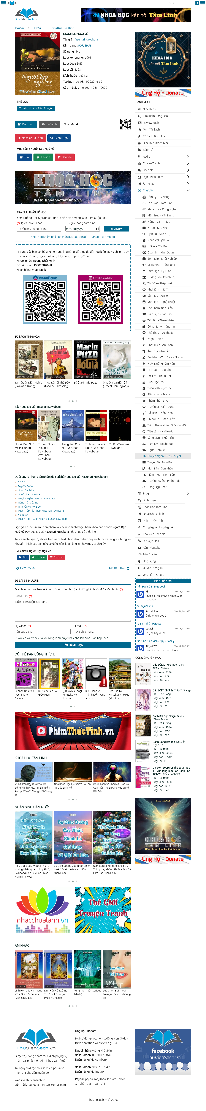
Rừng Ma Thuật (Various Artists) (58, 990)
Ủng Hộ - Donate (153, 574)
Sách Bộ (148, 149)
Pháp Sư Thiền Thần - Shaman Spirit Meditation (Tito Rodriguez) (115, 994)
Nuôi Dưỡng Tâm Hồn (161, 363)
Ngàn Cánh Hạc (27, 490)
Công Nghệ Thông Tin (161, 326)
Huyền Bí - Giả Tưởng (160, 406)
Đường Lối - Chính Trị (161, 277)
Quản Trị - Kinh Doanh (161, 252)
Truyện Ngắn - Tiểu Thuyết (62, 28)
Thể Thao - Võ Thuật (160, 332)
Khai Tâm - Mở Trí (158, 289)
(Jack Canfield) (171, 771)
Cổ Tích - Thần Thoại (160, 412)
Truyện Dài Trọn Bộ (159, 462)
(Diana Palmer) (168, 718)
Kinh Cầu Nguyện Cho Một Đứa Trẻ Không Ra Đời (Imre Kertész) (119, 696)
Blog (146, 493)
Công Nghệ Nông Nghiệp (158, 527)
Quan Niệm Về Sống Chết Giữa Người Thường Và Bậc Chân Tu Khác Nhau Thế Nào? (110, 787)
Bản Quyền (150, 554)
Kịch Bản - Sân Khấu (160, 468)
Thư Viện (37, 28)
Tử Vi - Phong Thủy (159, 388)
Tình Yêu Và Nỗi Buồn (30, 506)
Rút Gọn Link (151, 540)
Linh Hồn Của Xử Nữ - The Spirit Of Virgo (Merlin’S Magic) (27, 992)
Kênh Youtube (151, 547)
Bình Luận (61, 138)
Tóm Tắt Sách (151, 129)
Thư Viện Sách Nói (154, 534)
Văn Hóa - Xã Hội (158, 295)
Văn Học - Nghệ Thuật (161, 301)
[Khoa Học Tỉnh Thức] (73, 205)
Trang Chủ (19, 28)
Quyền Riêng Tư (153, 567)
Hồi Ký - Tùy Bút (157, 246)
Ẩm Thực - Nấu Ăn (158, 351)
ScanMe (69, 124)
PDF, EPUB (85, 45)
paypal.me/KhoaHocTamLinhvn (105, 1079)
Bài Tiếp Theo (117, 568)
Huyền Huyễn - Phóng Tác (163, 480)
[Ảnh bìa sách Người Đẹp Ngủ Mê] (37, 94)
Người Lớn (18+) (157, 449)
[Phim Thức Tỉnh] (73, 750)
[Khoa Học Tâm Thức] (136, 21)
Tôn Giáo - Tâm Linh (160, 203)
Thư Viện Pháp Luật (159, 283)
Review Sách (151, 122)
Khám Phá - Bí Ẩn (158, 400)
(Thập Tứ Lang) (172, 690)
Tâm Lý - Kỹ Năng (158, 196)
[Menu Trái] (3, 5)
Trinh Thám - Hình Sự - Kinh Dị (166, 425)
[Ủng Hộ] (163, 96)
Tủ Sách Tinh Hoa (154, 136)
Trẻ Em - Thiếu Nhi (159, 375)
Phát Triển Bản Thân (160, 345)
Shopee (67, 157)
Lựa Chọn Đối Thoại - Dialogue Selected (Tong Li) (87, 992)
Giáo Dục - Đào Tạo (159, 314)
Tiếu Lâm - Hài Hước (160, 431)
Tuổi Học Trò (155, 382)
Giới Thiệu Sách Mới (155, 143)
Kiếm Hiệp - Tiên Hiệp (161, 474)
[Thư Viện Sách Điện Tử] (163, 1074)
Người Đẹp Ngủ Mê (29, 494)
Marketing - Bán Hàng (161, 264)
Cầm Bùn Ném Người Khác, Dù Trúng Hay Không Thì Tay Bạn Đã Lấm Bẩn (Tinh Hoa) (73, 869)
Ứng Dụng (149, 561)
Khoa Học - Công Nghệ (161, 209)
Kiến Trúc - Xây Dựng (160, 215)
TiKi (26, 157)
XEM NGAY (116, 228)
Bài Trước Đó (28, 568)
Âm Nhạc (148, 183)
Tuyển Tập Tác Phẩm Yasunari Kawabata (41, 510)
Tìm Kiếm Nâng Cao (155, 115)
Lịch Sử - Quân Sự (158, 233)
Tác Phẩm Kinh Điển (160, 307)
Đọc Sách (28, 124)
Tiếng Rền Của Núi (28, 502)
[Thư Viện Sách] (12, 5)
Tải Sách (51, 124)
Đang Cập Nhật (156, 486)
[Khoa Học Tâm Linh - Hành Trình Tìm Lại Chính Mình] (163, 853)
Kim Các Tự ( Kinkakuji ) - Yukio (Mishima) (95, 694)
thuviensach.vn (35, 1080)
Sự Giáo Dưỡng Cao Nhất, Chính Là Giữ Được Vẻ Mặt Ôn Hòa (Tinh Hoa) (33, 869)
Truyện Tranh (151, 163)
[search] (197, 3)
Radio (146, 156)
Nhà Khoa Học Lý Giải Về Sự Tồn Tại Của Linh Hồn (33, 785)
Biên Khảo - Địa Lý (159, 394)
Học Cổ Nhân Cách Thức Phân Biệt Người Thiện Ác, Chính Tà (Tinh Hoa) (110, 869)
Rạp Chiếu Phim (153, 176)
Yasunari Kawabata (86, 39)
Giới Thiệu (149, 109)
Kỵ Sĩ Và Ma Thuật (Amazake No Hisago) (48, 694)
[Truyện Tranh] (103, 933)
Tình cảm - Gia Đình (159, 369)
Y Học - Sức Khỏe (158, 227)
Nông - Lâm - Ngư (158, 221)
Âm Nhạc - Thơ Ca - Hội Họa (165, 357)
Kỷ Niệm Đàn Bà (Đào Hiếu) (24, 692)
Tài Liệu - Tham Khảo (160, 320)
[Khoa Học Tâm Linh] (163, 86)
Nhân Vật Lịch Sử (158, 240)
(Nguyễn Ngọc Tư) (169, 743)
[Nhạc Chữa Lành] (45, 933)
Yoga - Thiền (155, 338)
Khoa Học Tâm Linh (155, 506)
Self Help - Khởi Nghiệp (162, 258)
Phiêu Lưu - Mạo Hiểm (161, 419)
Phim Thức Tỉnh (153, 520)
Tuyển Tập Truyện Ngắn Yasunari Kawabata (42, 518)
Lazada (45, 157)
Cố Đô (21, 482)
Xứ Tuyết (23, 514)
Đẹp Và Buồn (25, 486)
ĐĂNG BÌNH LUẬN (73, 644)
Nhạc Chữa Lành (32, 138)
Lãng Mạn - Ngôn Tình (161, 437)
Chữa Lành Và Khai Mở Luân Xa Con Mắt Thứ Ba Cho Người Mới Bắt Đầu (72, 787)
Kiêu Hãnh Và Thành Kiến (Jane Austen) (71, 694)
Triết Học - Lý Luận (159, 270)
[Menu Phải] (202, 5)
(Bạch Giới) (168, 664)
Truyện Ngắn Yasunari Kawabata (36, 498)
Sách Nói (148, 170)
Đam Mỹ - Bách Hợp (160, 443)
